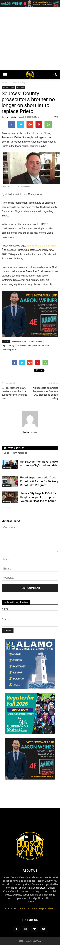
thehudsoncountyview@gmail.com (36, 908)
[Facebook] (16, 929)
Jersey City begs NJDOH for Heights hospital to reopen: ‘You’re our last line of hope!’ (38, 497)
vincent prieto (9, 349)
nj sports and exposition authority (33, 345)
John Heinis (10, 117)
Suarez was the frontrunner (41, 245)
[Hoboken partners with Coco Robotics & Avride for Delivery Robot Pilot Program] (10, 481)
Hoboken (6, 485)
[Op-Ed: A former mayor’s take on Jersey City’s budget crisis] (10, 464)
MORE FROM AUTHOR (15, 453)
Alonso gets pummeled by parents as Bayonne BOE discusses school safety (45, 393)
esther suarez (35, 341)
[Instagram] (25, 929)
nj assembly (8, 345)
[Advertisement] (30, 38)
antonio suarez (19, 341)
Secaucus (20, 87)
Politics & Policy (8, 87)
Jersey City (7, 467)
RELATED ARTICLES (14, 448)
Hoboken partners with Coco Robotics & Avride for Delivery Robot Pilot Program (39, 481)
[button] (55, 74)
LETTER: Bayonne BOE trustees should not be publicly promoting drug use (14, 393)
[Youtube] (43, 929)
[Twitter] (34, 929)
